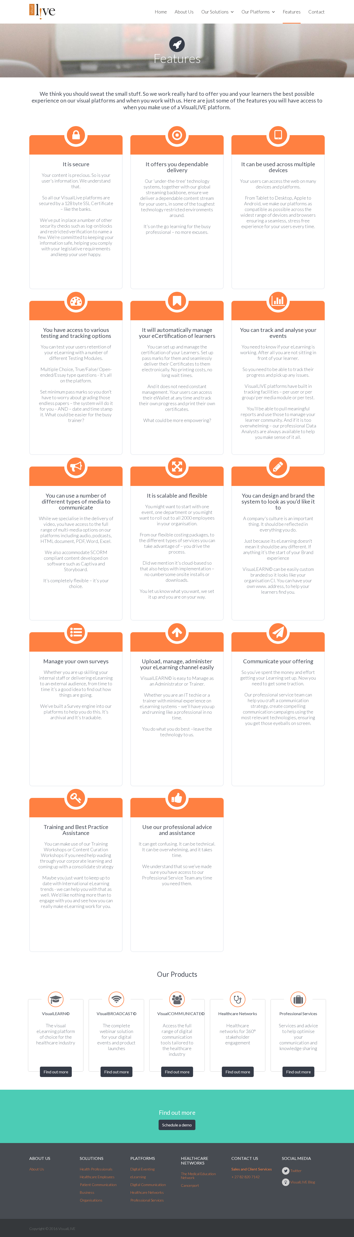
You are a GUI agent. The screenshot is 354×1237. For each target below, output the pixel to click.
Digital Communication (148, 1184)
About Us (36, 1169)
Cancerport (190, 1185)
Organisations (91, 1200)
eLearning (138, 1177)
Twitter (296, 1170)
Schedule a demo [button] (177, 1124)
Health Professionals (96, 1169)
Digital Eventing (142, 1169)
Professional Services (147, 1200)
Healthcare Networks (147, 1192)
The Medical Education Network (198, 1175)
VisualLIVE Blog (302, 1182)
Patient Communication (98, 1184)
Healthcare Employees (97, 1177)
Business (87, 1192)
